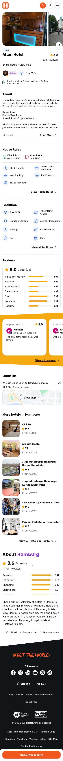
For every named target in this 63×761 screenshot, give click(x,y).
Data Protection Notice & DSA (22, 731)
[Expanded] (6, 632)
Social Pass (31, 702)
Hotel (6, 50)
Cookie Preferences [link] (31, 746)
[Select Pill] (43, 5)
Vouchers (22, 739)
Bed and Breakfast (44, 694)
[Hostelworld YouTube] (35, 672)
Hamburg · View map (18, 64)
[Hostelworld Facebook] (13, 672)
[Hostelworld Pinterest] (42, 672)
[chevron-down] (31, 565)
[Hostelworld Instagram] (27, 672)
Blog (11, 694)
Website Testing (37, 739)
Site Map (53, 739)
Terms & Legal (48, 731)
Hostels (20, 694)
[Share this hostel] (59, 45)
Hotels (29, 694)
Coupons (10, 739)
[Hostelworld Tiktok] (49, 672)
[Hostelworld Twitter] (20, 672)
